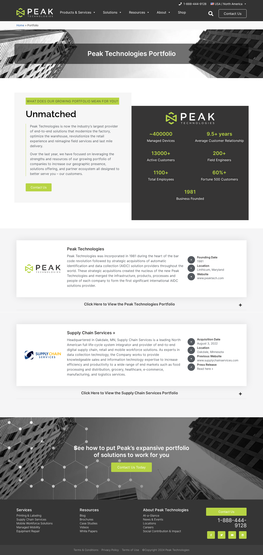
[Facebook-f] (211, 535)
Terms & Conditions (86, 550)
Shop (182, 12)
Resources (137, 12)
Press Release (207, 364)
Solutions (110, 12)
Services (24, 510)
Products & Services (75, 12)
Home (20, 25)
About (161, 12)
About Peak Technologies (166, 510)
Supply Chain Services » (91, 332)
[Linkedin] (243, 535)
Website (202, 274)
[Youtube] (232, 535)
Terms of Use (130, 550)
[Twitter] (221, 535)
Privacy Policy (110, 550)
